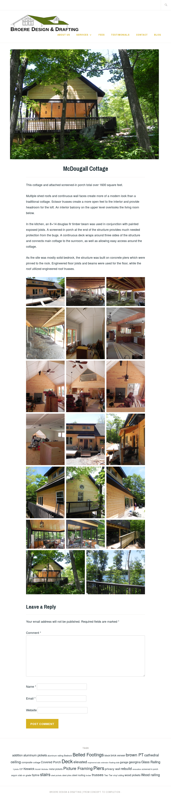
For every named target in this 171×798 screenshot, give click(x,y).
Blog (157, 34)
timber (88, 775)
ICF (21, 769)
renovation (136, 769)
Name (31, 686)
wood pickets (132, 775)
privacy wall (112, 769)
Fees (102, 34)
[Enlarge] (60, 281)
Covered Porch (51, 762)
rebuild (126, 768)
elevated (80, 761)
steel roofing (78, 775)
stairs (45, 774)
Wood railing (150, 774)
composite (27, 762)
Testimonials (120, 34)
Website (31, 710)
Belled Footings (88, 754)
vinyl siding (118, 775)
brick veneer (118, 755)
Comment (33, 632)
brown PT (135, 755)
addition (17, 755)
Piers (98, 767)
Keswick (29, 768)
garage (124, 762)
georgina (135, 762)
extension (105, 762)
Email (31, 698)
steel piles (66, 775)
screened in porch (150, 769)
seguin (14, 775)
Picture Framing (78, 768)
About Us (63, 34)
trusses (98, 774)
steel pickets (56, 775)
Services (82, 34)
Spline (35, 775)
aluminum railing (55, 755)
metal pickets (56, 769)
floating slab (114, 762)
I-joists (16, 769)
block (107, 755)
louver (38, 769)
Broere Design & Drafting (65, 791)
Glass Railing (150, 761)
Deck (67, 761)
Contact (142, 34)
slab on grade (24, 775)
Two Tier (108, 775)
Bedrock (68, 755)
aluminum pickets (35, 755)
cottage (36, 762)
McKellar (44, 769)
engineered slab (94, 762)
